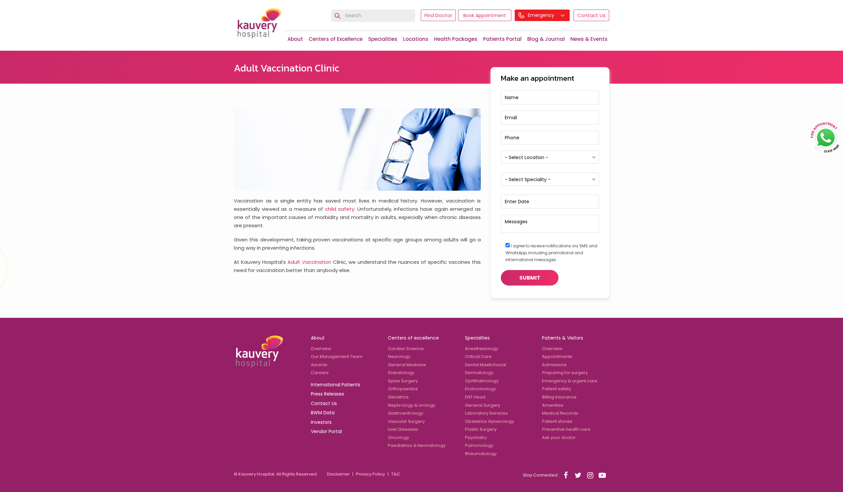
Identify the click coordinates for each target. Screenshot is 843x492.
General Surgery (482, 405)
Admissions (554, 365)
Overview (321, 348)
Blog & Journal (546, 39)
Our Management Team (337, 356)
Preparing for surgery (565, 372)
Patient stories (557, 421)
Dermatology (479, 372)
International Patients (335, 384)
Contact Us (591, 15)
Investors (321, 422)
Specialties (477, 338)
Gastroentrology (405, 413)
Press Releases (327, 394)
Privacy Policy (370, 474)
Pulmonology (479, 445)
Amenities (552, 405)
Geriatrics (398, 397)
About (295, 39)
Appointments (557, 356)
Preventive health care (566, 429)
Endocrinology (480, 389)
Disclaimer (338, 474)
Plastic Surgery (481, 429)
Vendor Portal (326, 431)
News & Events (589, 39)
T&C (395, 474)
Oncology (398, 437)
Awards (319, 365)
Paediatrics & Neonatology (417, 445)
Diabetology (401, 372)
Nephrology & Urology (411, 405)
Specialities (382, 39)
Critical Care (478, 356)
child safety (339, 208)
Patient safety (556, 389)
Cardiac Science (406, 348)
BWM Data (323, 412)
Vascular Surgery (406, 421)
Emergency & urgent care (569, 381)
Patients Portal (502, 39)
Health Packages (455, 39)
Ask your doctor (559, 437)
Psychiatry (476, 437)
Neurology (399, 356)
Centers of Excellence (336, 39)
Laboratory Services (486, 413)
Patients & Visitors (562, 338)
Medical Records (560, 413)
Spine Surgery (403, 381)
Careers (320, 372)
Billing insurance (559, 397)
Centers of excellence (413, 338)
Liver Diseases (403, 429)
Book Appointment (484, 15)
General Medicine (407, 365)
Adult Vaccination (309, 262)
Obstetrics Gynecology (489, 421)
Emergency (542, 15)
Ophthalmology (482, 381)
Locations (415, 39)
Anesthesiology (481, 348)
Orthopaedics (403, 389)
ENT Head (475, 397)
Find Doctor (438, 15)
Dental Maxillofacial (485, 365)
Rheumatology (481, 454)
